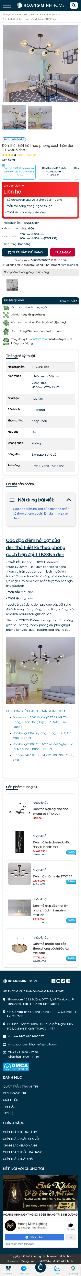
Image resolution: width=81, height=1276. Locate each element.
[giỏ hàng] (8, 1268)
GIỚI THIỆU (10, 1099)
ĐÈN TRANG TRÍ (14, 1093)
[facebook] (40, 1211)
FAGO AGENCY (63, 1261)
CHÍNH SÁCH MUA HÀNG (20, 1132)
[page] (53, 980)
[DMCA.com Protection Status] (16, 1067)
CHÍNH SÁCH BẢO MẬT (19, 1158)
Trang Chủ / (9, 14)
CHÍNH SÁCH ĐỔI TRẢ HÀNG (22, 1152)
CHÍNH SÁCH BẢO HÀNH (20, 1145)
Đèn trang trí (22, 14)
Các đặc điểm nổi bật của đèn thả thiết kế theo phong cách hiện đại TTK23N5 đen (41, 513)
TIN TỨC (9, 1106)
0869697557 (40, 339)
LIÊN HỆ (8, 1113)
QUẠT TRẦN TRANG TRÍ (20, 1086)
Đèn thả (35, 14)
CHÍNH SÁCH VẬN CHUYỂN (21, 1138)
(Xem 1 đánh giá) (27, 155)
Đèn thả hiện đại (50, 14)
